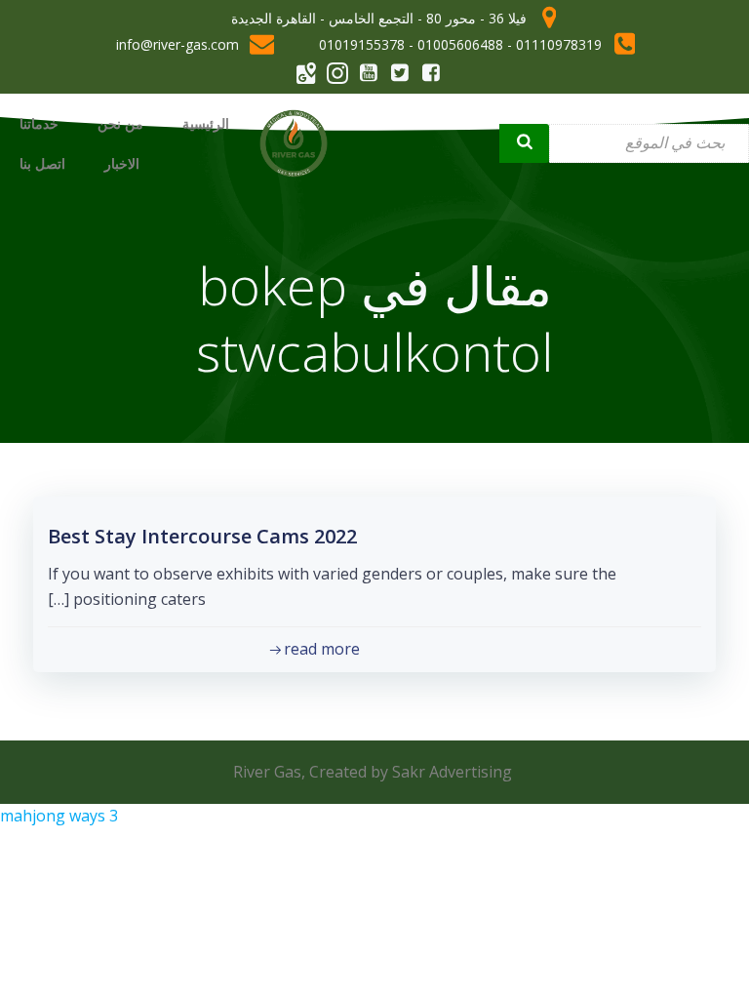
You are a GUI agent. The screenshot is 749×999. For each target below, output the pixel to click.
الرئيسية (205, 123)
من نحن (120, 123)
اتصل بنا (42, 163)
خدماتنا (39, 123)
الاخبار (121, 163)
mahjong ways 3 (59, 815)
